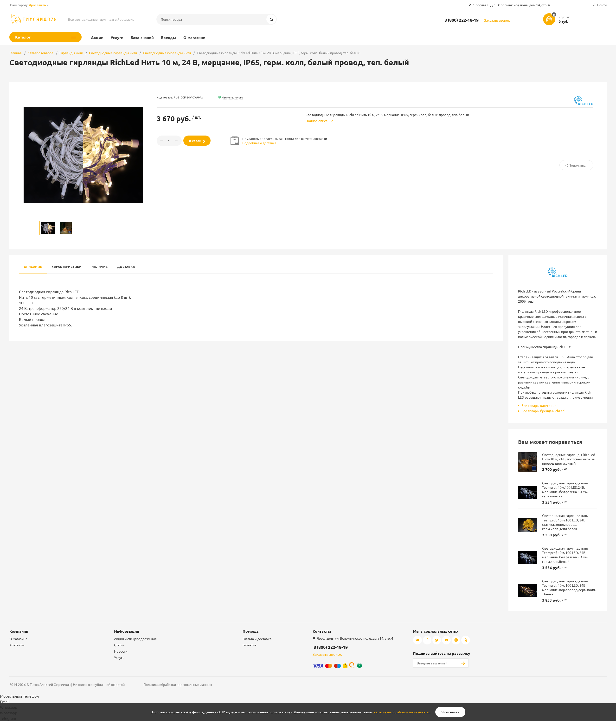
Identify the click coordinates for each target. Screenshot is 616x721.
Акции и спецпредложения (135, 639)
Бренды (168, 37)
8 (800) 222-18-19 (461, 20)
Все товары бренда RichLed (543, 411)
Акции (97, 37)
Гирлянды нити (71, 53)
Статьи (119, 645)
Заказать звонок (497, 20)
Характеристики (66, 267)
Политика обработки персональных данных (177, 684)
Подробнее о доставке (259, 143)
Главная (15, 53)
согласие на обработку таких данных (401, 712)
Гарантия (250, 645)
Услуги (117, 37)
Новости (120, 651)
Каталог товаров (40, 53)
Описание (33, 267)
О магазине (194, 37)
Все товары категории (538, 405)
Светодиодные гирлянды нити (113, 53)
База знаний (142, 37)
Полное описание (319, 120)
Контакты (17, 645)
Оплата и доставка (257, 639)
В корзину (197, 140)
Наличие (99, 267)
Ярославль (37, 5)
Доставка (126, 267)
